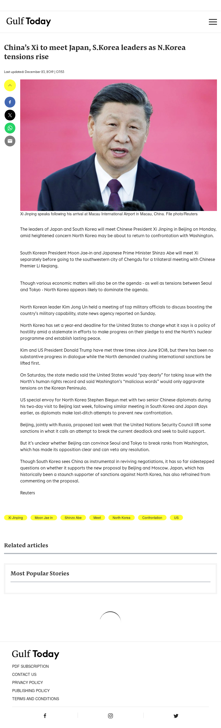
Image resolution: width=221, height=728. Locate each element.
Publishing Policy (31, 690)
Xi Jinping (15, 517)
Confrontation (152, 517)
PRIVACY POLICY (27, 682)
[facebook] (10, 102)
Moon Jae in (44, 517)
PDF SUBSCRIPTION (30, 666)
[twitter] (10, 115)
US (176, 517)
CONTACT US (24, 674)
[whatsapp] (10, 128)
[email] (10, 141)
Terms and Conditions (35, 698)
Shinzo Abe (73, 517)
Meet (97, 517)
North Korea (121, 517)
